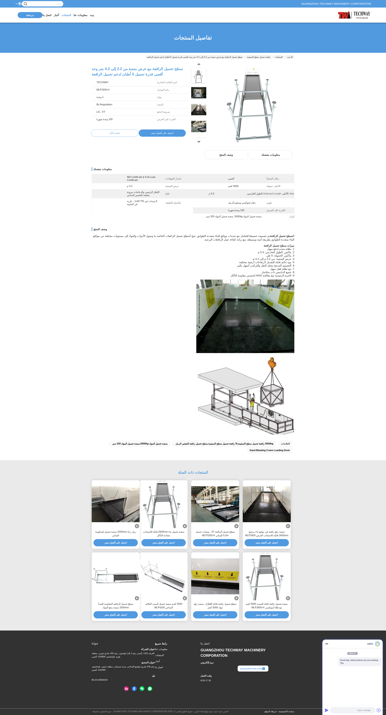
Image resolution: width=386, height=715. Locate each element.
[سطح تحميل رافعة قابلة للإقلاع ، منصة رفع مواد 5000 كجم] (215, 576)
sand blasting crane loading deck (270, 450)
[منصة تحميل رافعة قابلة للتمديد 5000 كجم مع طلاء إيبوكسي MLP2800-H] (266, 576)
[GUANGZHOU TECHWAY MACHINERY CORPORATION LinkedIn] (126, 689)
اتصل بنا (46, 15)
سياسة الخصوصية (286, 711)
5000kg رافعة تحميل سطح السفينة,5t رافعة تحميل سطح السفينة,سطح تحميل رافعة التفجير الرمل (224, 443)
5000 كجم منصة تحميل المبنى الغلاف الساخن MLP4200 (163, 606)
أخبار (56, 15)
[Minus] (326, 644)
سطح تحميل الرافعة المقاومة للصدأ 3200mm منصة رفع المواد (115, 606)
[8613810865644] (150, 689)
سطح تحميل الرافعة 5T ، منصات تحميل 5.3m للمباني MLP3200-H (215, 533)
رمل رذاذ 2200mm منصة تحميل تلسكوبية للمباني (115, 533)
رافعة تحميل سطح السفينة (259, 57)
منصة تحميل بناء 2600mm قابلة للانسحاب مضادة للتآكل (163, 533)
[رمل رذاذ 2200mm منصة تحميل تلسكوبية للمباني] (116, 504)
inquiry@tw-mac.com (251, 668)
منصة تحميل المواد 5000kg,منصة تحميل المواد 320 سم (140, 443)
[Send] (326, 710)
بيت (92, 15)
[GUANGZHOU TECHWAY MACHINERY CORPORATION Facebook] (134, 689)
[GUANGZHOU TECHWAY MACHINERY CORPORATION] (354, 15)
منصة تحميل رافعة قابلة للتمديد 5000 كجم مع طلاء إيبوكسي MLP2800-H (267, 606)
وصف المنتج (226, 154)
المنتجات (66, 15)
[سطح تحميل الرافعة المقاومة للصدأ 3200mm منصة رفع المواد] (116, 576)
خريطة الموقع (271, 711)
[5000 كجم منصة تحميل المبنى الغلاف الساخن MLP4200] (164, 576)
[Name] (25, 4)
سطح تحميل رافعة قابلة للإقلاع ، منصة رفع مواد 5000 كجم (215, 606)
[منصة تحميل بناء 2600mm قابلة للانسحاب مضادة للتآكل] (163, 504)
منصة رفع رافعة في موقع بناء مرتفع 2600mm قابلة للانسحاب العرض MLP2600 (266, 533)
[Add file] (379, 710)
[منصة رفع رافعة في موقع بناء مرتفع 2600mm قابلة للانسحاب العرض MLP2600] (267, 504)
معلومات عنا (80, 15)
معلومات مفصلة (271, 154)
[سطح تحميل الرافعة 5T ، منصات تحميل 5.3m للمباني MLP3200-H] (215, 504)
